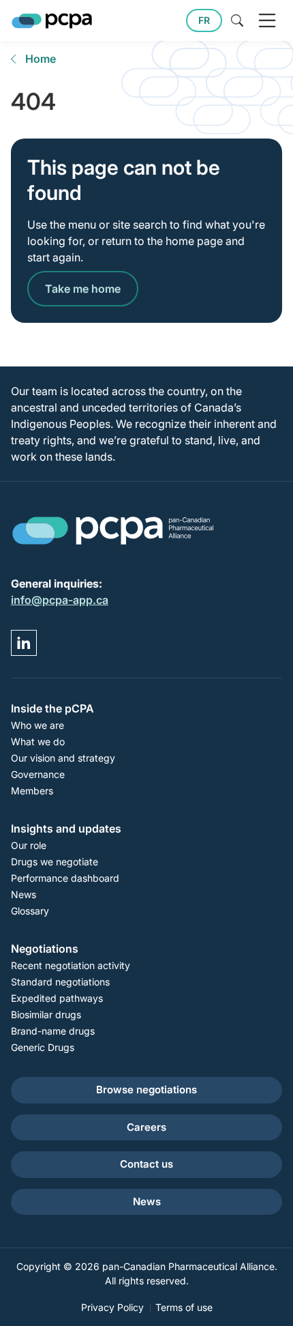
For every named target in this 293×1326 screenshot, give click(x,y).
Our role (28, 845)
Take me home (83, 289)
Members (32, 790)
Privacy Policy (112, 1307)
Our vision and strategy (63, 758)
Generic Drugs (42, 1047)
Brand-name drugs (53, 1031)
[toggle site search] (237, 20)
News (23, 894)
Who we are (37, 725)
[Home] (52, 20)
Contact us (146, 1163)
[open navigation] (267, 20)
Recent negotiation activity (70, 965)
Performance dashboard (65, 878)
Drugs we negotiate (54, 861)
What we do (38, 741)
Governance (38, 774)
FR (204, 20)
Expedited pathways (57, 998)
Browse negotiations (146, 1089)
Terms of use (184, 1307)
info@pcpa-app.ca (59, 600)
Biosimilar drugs (46, 1014)
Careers (146, 1127)
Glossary (30, 911)
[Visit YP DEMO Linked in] (24, 643)
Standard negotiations (60, 982)
